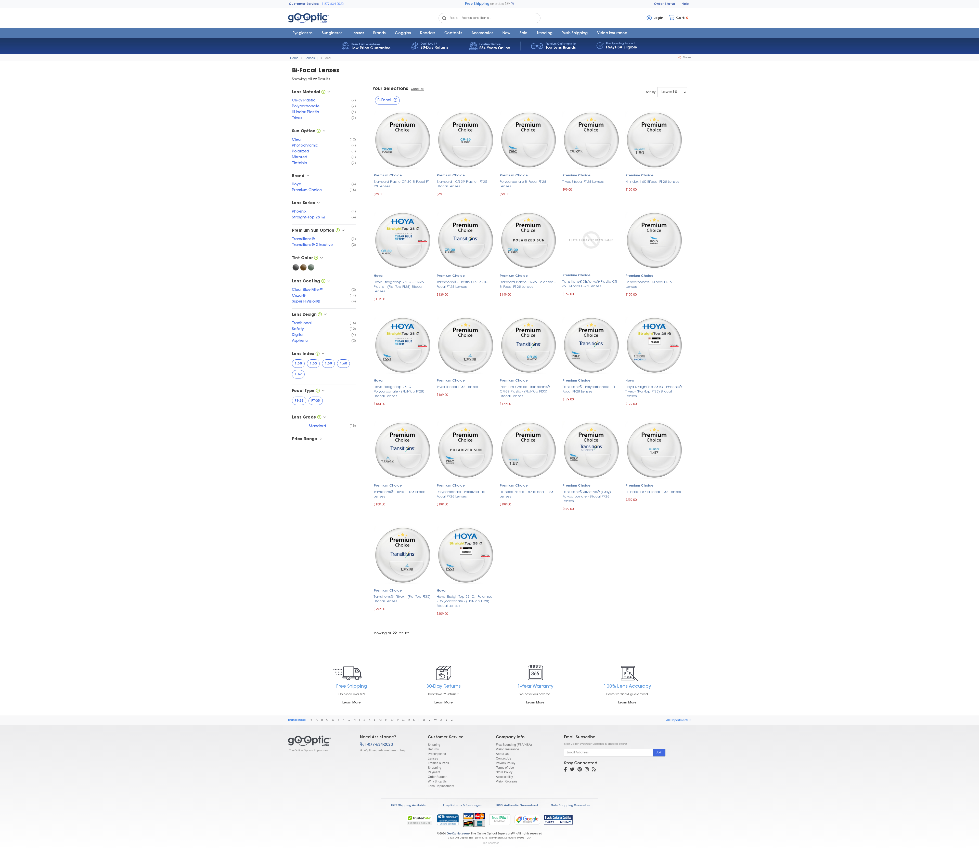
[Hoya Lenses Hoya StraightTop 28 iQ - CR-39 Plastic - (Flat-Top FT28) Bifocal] (403, 240)
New (506, 33)
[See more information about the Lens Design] (320, 315)
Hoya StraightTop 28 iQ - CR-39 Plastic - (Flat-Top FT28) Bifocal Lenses (399, 287)
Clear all (417, 89)
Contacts (453, 33)
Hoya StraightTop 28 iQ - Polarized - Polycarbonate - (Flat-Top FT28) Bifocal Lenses (465, 601)
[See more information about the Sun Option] (318, 131)
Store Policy (504, 772)
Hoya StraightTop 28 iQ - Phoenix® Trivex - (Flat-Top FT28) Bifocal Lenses (653, 391)
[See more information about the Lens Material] (323, 92)
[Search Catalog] (444, 18)
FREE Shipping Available (408, 805)
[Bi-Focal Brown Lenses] (303, 267)
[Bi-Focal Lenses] (319, 744)
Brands (379, 33)
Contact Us (503, 758)
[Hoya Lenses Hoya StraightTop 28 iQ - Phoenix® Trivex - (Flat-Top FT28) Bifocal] (654, 345)
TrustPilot (500, 819)
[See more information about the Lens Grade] (319, 418)
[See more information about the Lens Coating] (323, 281)
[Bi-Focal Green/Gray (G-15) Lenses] (311, 267)
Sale (523, 33)
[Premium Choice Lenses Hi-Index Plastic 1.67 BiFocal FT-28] (529, 450)
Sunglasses (332, 33)
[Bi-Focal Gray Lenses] (296, 267)
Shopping (434, 767)
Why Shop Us (437, 781)
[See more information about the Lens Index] (317, 354)
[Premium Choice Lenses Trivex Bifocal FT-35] (466, 345)
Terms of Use (505, 767)
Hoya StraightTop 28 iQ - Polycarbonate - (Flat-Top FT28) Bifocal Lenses (399, 391)
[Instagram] (587, 770)
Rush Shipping (575, 33)
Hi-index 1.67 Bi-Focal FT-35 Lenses (653, 492)
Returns (433, 749)
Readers (427, 33)
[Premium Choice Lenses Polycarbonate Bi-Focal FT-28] (529, 139)
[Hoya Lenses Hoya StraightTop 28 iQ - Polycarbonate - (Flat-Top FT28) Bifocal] (403, 345)
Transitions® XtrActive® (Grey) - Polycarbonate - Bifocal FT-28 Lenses (587, 496)
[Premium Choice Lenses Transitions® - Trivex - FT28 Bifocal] (403, 450)
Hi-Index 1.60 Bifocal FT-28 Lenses (652, 182)
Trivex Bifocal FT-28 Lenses (583, 182)
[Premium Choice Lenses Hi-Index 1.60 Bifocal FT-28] (654, 139)
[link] (447, 820)
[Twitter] (572, 770)
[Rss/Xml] (594, 770)
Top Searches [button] (491, 843)
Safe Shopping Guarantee (570, 805)
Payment (434, 772)
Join (659, 752)
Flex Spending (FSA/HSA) (514, 744)
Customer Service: (304, 4)
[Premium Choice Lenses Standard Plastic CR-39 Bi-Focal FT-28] (403, 139)
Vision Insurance (507, 749)
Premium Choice (388, 175)
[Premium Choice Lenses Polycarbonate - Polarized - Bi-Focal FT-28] (466, 450)
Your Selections (390, 89)
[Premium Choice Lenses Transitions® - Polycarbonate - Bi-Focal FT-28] (591, 345)
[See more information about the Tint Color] (316, 258)
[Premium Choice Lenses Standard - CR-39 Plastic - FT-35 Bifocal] (466, 139)
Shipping (434, 744)
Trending (544, 33)
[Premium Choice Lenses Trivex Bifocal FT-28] (591, 139)
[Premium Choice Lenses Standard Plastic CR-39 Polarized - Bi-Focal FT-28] (529, 240)
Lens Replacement (441, 785)
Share (686, 57)
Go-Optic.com (457, 833)
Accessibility (504, 776)
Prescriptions (437, 753)
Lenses (358, 33)
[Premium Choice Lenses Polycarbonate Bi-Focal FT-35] (654, 240)
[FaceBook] (565, 770)
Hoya (378, 276)
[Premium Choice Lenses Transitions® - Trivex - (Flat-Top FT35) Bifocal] (403, 554)
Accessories (482, 33)
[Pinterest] (579, 770)
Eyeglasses (303, 33)
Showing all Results (390, 633)
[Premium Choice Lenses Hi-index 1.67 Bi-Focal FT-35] (654, 450)
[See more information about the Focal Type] (318, 391)
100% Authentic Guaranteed (516, 805)
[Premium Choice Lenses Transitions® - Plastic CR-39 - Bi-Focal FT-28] (466, 240)
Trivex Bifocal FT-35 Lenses (457, 387)
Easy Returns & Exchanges (462, 805)
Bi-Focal (325, 58)
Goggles (403, 33)
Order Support (437, 776)
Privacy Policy (505, 763)
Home (294, 58)
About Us (502, 753)
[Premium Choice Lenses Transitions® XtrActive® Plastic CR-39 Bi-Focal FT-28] (591, 240)
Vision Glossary (507, 781)
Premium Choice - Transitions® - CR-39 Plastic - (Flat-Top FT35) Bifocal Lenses (526, 391)
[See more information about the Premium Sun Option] (338, 231)
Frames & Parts (438, 763)
